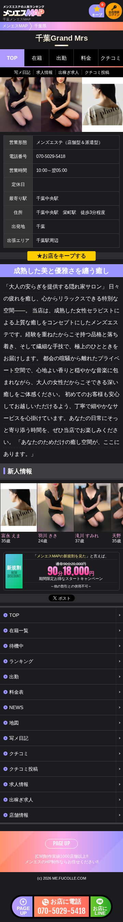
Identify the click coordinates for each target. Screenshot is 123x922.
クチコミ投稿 (97, 72)
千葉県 (40, 26)
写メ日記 (22, 72)
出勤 (61, 58)
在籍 (37, 58)
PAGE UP (61, 843)
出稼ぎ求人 (68, 72)
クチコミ (110, 58)
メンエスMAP (15, 26)
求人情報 (44, 72)
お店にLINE (100, 911)
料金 (86, 58)
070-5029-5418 (50, 156)
